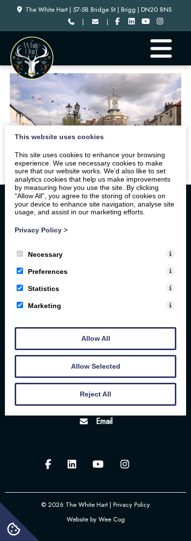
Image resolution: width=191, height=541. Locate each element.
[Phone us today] (71, 22)
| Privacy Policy (130, 504)
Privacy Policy (41, 230)
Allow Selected (95, 366)
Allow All (95, 338)
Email (104, 421)
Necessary (45, 254)
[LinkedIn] (131, 22)
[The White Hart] (32, 77)
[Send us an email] (95, 22)
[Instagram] (160, 22)
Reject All (95, 394)
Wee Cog (111, 519)
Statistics (43, 288)
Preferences (48, 271)
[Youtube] (145, 22)
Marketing (44, 306)
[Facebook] (117, 22)
